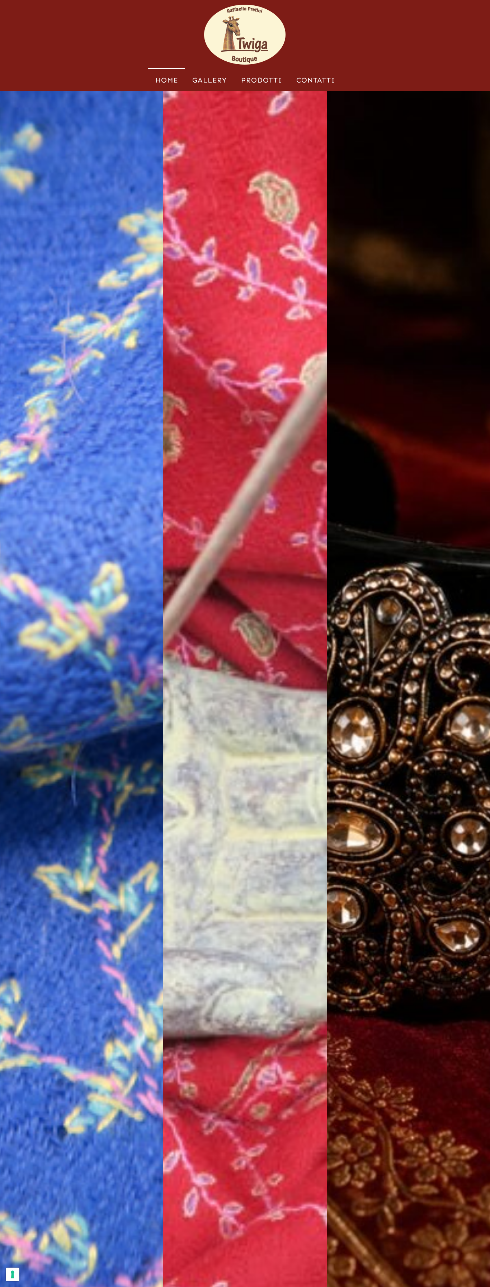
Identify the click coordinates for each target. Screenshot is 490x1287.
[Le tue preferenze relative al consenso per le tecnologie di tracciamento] (12, 1274)
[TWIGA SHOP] (245, 34)
